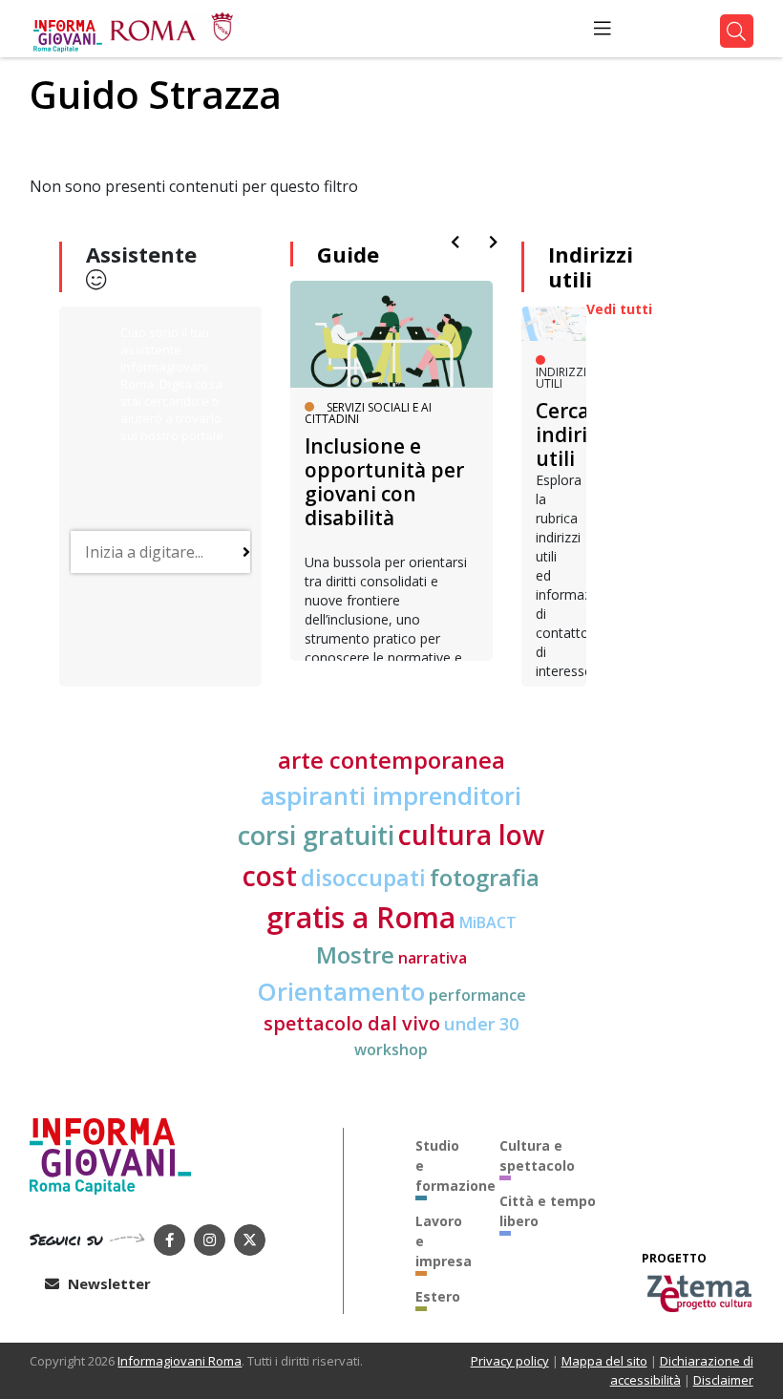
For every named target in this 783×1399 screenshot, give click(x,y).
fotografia (485, 877)
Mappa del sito (604, 1360)
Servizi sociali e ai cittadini (368, 413)
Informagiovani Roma (179, 1360)
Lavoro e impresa (443, 1241)
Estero (437, 1296)
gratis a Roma (360, 917)
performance (477, 995)
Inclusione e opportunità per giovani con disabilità (384, 482)
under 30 (481, 1023)
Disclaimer (723, 1379)
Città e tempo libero (547, 1211)
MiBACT (488, 922)
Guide (348, 254)
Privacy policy (510, 1360)
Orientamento (341, 991)
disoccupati (363, 877)
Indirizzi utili (590, 266)
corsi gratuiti (316, 835)
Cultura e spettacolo (537, 1155)
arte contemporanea (391, 760)
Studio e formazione (443, 1165)
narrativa (432, 957)
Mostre (355, 955)
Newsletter (107, 1283)
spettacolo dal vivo (352, 1023)
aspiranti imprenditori (391, 795)
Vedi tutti (619, 309)
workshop (391, 1049)
